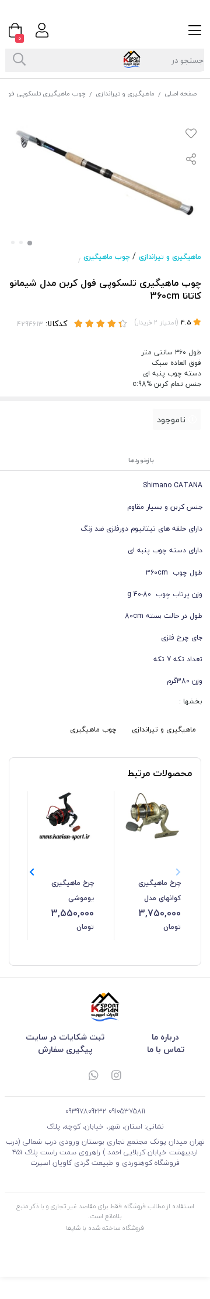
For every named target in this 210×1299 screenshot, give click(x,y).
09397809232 (85, 1111)
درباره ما (165, 1037)
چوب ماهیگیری (106, 257)
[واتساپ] (93, 1076)
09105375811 (126, 1111)
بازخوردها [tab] (141, 460)
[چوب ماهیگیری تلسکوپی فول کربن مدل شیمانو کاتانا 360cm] (105, 1006)
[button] (32, 872)
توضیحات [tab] (187, 460)
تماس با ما (165, 1049)
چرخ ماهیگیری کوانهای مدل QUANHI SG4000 (155, 891)
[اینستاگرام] (117, 1076)
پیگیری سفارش (65, 1049)
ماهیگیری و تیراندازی (125, 93)
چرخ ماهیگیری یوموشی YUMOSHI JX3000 (65, 891)
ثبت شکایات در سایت (65, 1037)
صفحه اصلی (180, 93)
